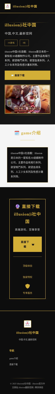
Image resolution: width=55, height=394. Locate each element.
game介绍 (13, 358)
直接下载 (13, 364)
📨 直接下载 (18, 75)
